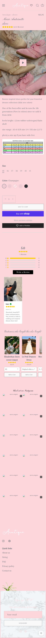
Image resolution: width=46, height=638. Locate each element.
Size (4, 166)
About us (6, 552)
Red (21, 186)
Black (26, 186)
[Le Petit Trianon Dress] (29, 345)
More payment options (23, 220)
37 (12, 171)
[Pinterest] (25, 631)
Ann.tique (6, 14)
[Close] (42, 593)
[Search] (37, 5)
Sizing (5, 557)
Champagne (4, 186)
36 (8, 171)
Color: (10, 180)
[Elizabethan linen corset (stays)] (12, 345)
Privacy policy (8, 566)
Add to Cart (23, 207)
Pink (10, 186)
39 (21, 171)
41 (30, 171)
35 (3, 171)
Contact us (6, 570)
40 (26, 171)
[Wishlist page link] (31, 5)
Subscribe (23, 623)
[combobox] (12, 369)
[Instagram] (20, 631)
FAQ (4, 561)
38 (17, 171)
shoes (14, 14)
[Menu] (3, 5)
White (15, 186)
